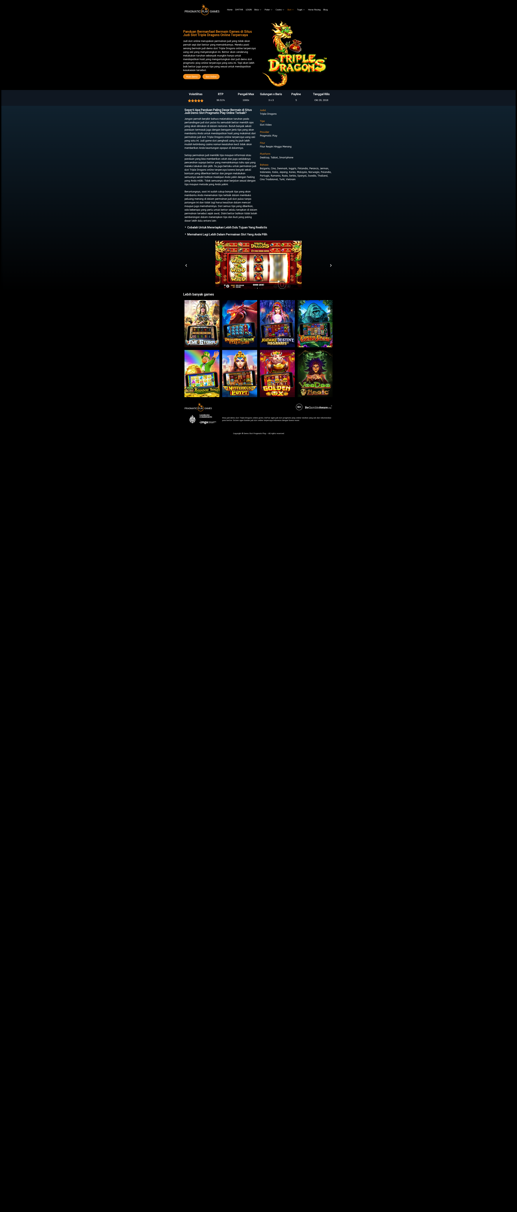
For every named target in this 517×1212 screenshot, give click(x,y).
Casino (279, 9)
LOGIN (249, 9)
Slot (289, 9)
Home (230, 9)
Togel (299, 9)
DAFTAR (239, 9)
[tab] (258, 227)
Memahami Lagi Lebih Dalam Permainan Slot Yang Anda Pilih (227, 234)
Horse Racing (314, 9)
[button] (257, 288)
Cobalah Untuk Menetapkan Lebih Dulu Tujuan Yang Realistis (227, 227)
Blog (325, 9)
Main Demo (192, 76)
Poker (267, 9)
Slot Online (211, 76)
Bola (256, 9)
